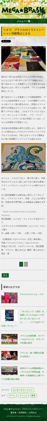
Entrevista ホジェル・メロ (31, 294)
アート (12, 395)
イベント (23, 395)
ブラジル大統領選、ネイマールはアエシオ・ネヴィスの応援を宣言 (32, 339)
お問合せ (33, 412)
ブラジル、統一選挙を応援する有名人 (32, 354)
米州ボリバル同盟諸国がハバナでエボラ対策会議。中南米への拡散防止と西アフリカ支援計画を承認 (22, 373)
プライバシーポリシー (32, 409)
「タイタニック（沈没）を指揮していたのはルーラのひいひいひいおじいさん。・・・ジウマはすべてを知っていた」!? (22, 318)
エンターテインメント (23, 389)
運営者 (13, 412)
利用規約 (23, 412)
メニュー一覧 (23, 21)
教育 (33, 395)
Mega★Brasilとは (12, 409)
